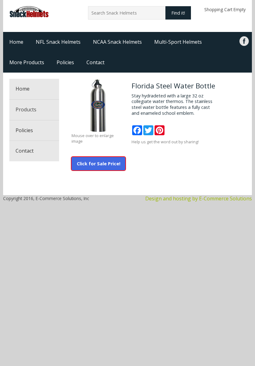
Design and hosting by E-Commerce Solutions (198, 198)
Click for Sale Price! (98, 164)
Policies (65, 62)
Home (16, 41)
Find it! (178, 13)
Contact (95, 62)
